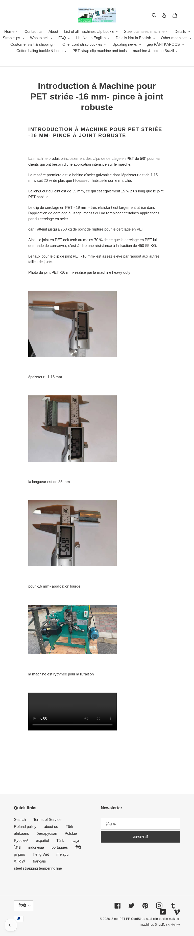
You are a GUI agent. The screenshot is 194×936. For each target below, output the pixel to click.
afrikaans (21, 833)
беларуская (47, 833)
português (60, 847)
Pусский (21, 840)
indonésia (36, 847)
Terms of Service (47, 819)
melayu (62, 854)
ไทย (17, 847)
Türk (69, 826)
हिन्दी (22, 905)
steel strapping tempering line (38, 868)
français (39, 861)
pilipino (19, 854)
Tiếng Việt (41, 854)
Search (20, 819)
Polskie (71, 833)
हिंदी (78, 847)
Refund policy (25, 826)
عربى (75, 840)
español (42, 840)
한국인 (19, 861)
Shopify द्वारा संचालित (167, 924)
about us (51, 826)
